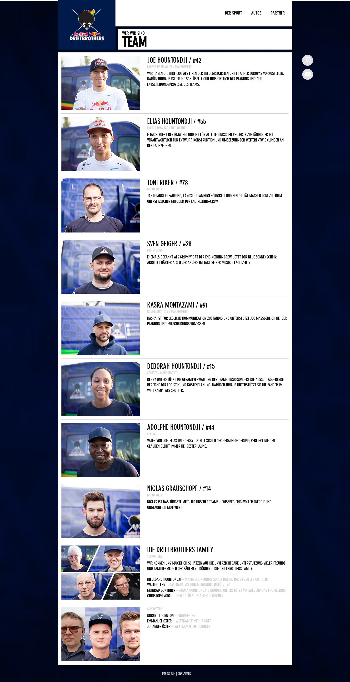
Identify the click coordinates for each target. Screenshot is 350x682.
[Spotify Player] (176, 101)
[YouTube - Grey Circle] (307, 74)
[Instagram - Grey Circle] (307, 60)
